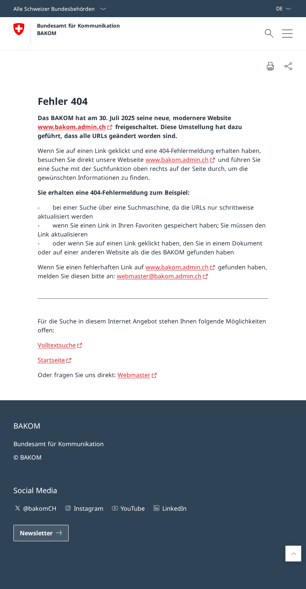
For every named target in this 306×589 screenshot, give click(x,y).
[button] (293, 553)
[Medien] (266, 8)
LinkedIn (174, 508)
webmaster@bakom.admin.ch (159, 276)
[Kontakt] (263, 8)
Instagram (88, 508)
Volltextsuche (57, 345)
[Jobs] (269, 8)
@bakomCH (39, 508)
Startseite (51, 360)
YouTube (133, 508)
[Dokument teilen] (288, 66)
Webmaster (134, 375)
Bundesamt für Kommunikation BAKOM (80, 29)
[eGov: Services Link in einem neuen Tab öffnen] (272, 8)
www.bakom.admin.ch (72, 127)
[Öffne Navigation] (287, 33)
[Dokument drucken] (270, 66)
